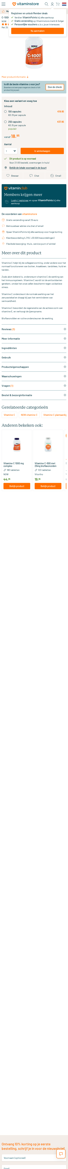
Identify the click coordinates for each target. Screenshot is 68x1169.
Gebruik (6, 357)
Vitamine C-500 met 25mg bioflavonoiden (45, 464)
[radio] (5, 111)
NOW (4, 21)
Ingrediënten (9, 347)
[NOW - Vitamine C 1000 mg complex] (16, 444)
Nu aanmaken (38, 30)
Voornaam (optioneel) (14, 1157)
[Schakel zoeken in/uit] (46, 4)
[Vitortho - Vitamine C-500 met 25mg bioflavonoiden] (48, 444)
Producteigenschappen (15, 366)
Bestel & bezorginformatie (17, 395)
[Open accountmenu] (52, 4)
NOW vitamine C (29, 414)
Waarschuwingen (12, 376)
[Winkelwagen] (58, 4)
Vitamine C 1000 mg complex (13, 464)
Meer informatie (11, 338)
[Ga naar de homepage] (25, 4)
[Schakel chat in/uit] (61, 1153)
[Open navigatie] (3, 4)
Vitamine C (9, 414)
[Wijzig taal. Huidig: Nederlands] (64, 4)
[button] (16, 459)
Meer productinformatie (14, 76)
